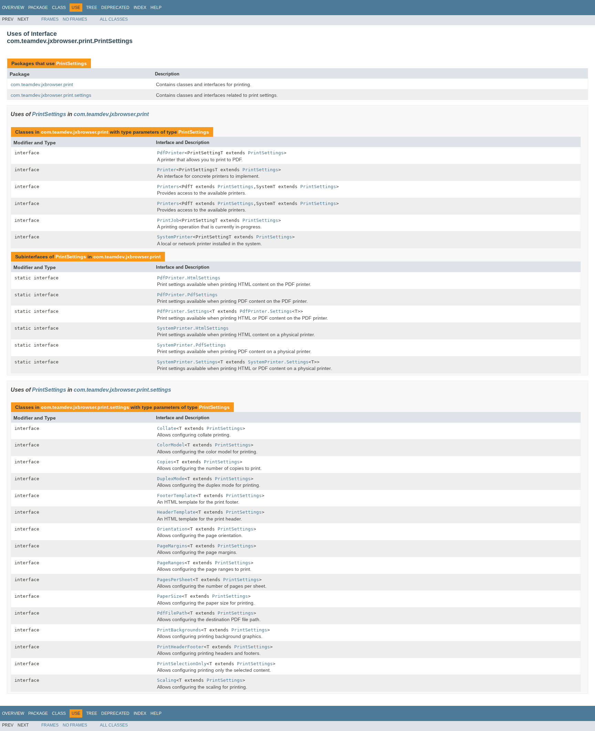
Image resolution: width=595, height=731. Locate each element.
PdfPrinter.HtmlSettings (188, 277)
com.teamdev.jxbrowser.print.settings (51, 95)
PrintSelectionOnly (182, 663)
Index (140, 7)
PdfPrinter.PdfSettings (187, 294)
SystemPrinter (175, 236)
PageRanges (171, 562)
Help (155, 7)
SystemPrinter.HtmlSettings (193, 328)
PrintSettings (71, 63)
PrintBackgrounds (179, 629)
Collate (166, 428)
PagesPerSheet (175, 579)
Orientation (172, 529)
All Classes (114, 19)
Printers (168, 186)
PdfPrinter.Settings (183, 311)
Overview (13, 7)
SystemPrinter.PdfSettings (191, 345)
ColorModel (171, 444)
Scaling (166, 680)
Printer (166, 169)
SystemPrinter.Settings (187, 361)
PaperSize (169, 596)
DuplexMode (171, 478)
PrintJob (168, 220)
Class (59, 7)
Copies (165, 461)
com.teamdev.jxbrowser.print (42, 84)
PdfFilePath (172, 613)
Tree (91, 7)
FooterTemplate (176, 495)
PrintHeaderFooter (180, 646)
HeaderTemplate (176, 512)
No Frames (75, 19)
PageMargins (172, 545)
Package (38, 7)
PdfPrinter (171, 152)
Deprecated (115, 7)
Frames (50, 19)
